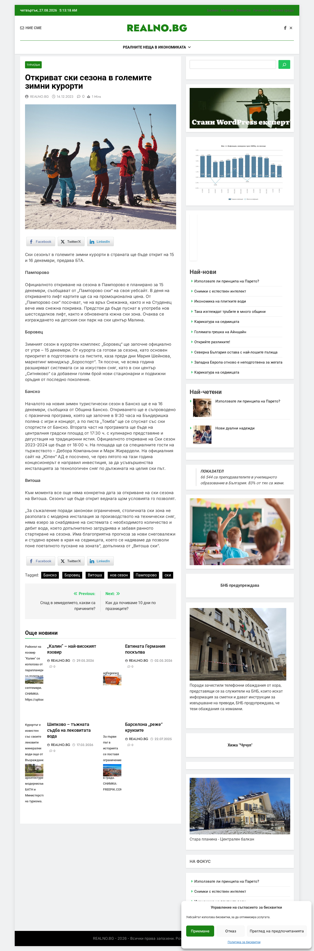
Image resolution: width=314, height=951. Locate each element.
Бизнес (213, 10)
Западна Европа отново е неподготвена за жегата (238, 362)
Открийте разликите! (212, 342)
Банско (50, 575)
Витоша (95, 575)
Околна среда (282, 10)
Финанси (243, 10)
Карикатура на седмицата (216, 321)
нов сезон (119, 575)
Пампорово (146, 575)
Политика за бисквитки (244, 942)
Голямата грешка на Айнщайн (220, 332)
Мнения (227, 10)
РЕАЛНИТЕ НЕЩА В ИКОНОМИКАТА (154, 47)
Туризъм (33, 65)
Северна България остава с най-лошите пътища (235, 352)
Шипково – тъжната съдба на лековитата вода (69, 730)
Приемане (200, 931)
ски (168, 575)
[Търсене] (284, 64)
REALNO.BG (157, 28)
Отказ (230, 931)
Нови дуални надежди (235, 428)
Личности (261, 10)
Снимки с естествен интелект (220, 291)
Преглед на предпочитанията (277, 931)
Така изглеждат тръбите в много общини (230, 311)
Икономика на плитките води (220, 301)
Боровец (72, 575)
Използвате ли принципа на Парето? (226, 281)
